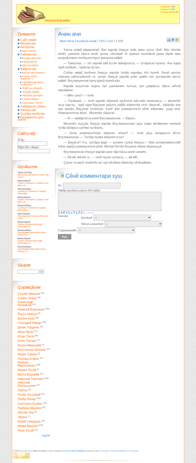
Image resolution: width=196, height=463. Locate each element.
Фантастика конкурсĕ (33, 72)
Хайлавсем (28, 54)
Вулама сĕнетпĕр (31, 58)
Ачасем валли (29, 61)
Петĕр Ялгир (27, 399)
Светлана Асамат (30, 403)
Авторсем (27, 47)
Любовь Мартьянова (26, 364)
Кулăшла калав (86, 41)
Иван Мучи (67, 41)
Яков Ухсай (26, 430)
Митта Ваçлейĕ (28, 374)
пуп (110, 41)
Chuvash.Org (25, 451)
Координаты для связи (31, 118)
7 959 (172, 9)
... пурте (44, 435)
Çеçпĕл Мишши (29, 293)
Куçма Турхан (27, 354)
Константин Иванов (32, 349)
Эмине (22, 417)
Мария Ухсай (27, 370)
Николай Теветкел (30, 379)
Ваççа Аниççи (27, 314)
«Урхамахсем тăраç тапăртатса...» (31, 83)
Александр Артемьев (25, 303)
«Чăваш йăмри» (30, 99)
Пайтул (23, 390)
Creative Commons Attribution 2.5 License (120, 451)
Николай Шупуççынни (27, 384)
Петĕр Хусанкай (29, 394)
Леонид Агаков (28, 358)
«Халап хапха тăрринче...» (28, 77)
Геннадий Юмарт (30, 323)
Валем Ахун (26, 318)
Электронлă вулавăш (56, 20)
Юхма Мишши (28, 426)
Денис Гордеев (28, 327)
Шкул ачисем (29, 50)
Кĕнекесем (28, 43)
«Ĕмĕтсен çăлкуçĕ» (32, 88)
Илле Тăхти (26, 336)
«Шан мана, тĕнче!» (32, 102)
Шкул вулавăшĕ (30, 65)
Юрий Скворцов (29, 421)
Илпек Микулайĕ (29, 345)
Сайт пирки (28, 39)
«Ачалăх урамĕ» (31, 92)
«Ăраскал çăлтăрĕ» (32, 95)
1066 (173, 6)
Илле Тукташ (27, 341)
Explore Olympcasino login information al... (30, 225)
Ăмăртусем (28, 69)
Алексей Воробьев (31, 309)
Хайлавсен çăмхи (32, 106)
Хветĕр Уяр (26, 412)
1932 (102, 41)
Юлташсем (28, 110)
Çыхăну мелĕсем (32, 113)
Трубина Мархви (29, 408)
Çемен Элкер (27, 298)
